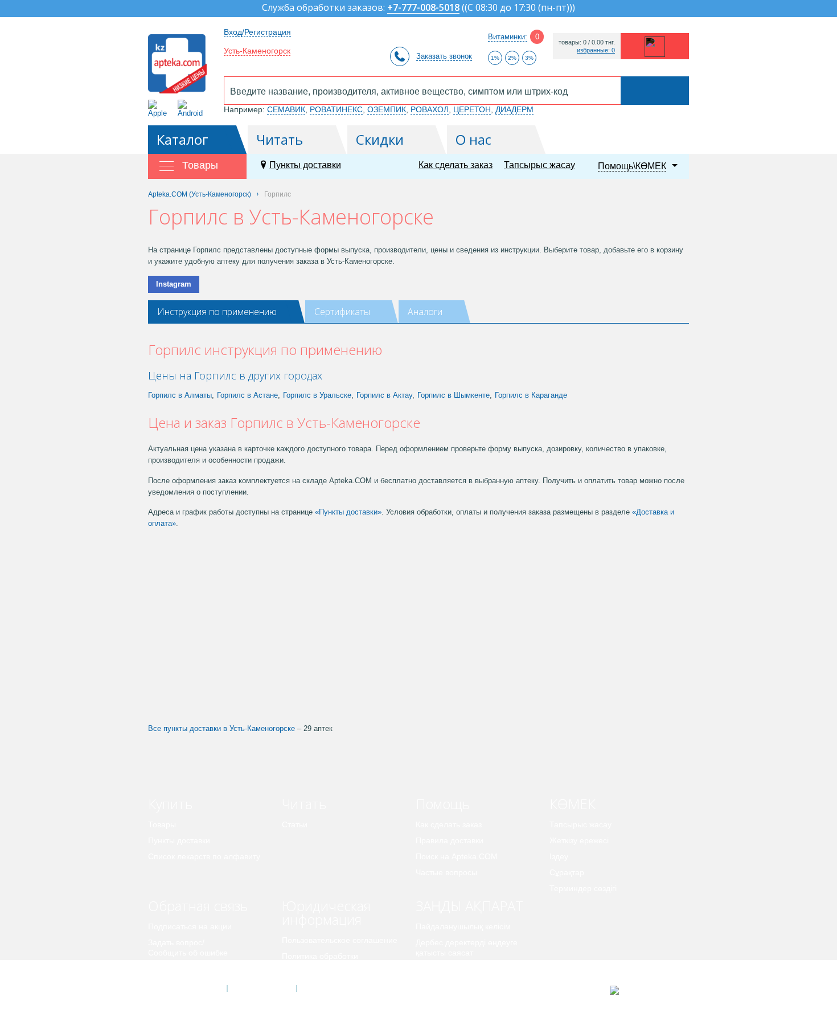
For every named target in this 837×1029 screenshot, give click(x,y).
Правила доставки (449, 840)
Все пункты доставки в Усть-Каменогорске (221, 728)
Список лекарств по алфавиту (204, 856)
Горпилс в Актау (384, 395)
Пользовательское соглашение (339, 940)
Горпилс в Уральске (317, 395)
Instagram (173, 284)
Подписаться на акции (190, 926)
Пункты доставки (305, 165)
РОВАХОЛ (430, 109)
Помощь (443, 803)
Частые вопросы (446, 872)
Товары (162, 824)
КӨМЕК (572, 803)
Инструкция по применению (217, 311)
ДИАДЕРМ (514, 109)
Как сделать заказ (456, 165)
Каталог (182, 139)
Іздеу (558, 856)
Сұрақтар (566, 872)
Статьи (294, 824)
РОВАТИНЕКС (336, 109)
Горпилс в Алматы (180, 395)
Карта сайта (331, 989)
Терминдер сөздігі (583, 888)
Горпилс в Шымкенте (453, 395)
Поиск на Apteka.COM (457, 856)
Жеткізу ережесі (579, 840)
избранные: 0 (596, 50)
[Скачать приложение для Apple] (159, 108)
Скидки (380, 139)
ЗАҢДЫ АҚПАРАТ (469, 905)
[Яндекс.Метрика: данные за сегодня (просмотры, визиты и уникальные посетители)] (642, 990)
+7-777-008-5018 (423, 8)
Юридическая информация (326, 912)
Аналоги (425, 311)
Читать (279, 139)
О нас (473, 139)
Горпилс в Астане (247, 395)
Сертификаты (342, 311)
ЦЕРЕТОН (472, 109)
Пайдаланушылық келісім (463, 926)
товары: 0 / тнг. (587, 42)
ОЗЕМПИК (386, 109)
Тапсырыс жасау (539, 165)
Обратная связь (198, 905)
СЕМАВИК (286, 109)
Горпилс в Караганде (531, 395)
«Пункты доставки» (348, 512)
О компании (261, 989)
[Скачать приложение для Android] (192, 108)
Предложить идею (182, 968)
